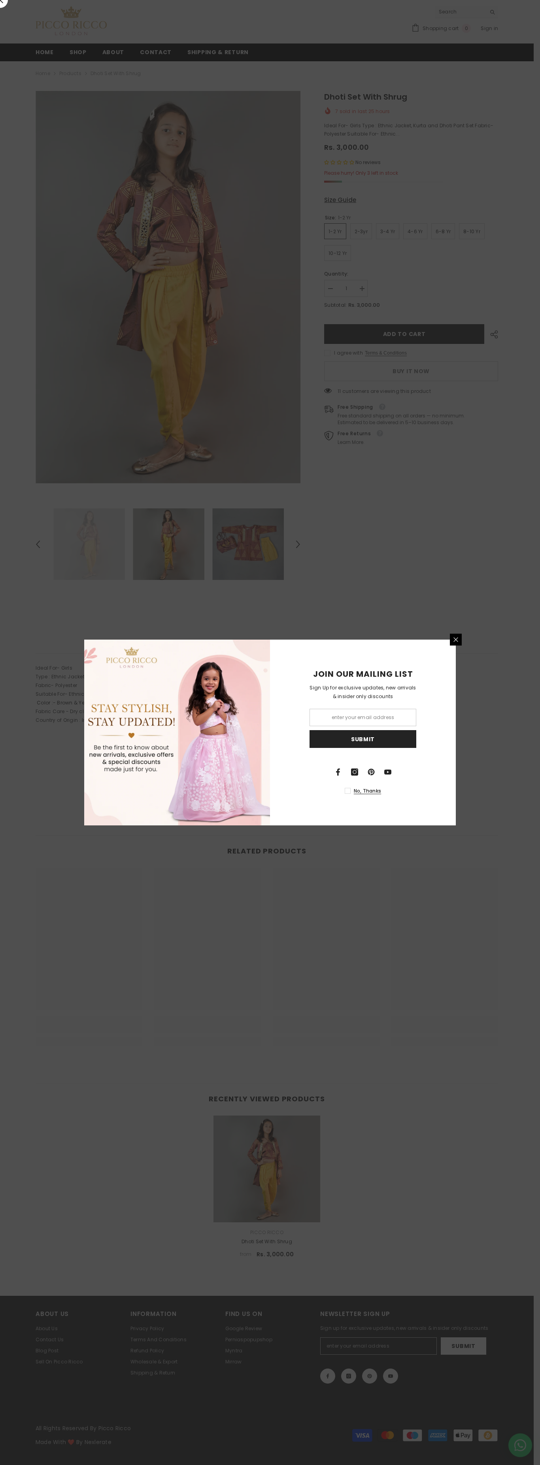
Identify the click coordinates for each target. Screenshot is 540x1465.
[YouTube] (388, 772)
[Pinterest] (371, 772)
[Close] (456, 640)
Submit (363, 739)
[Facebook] (338, 772)
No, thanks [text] (367, 790)
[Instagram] (354, 772)
